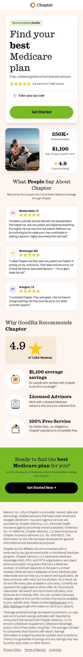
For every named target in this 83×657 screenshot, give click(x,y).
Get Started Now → (41, 488)
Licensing (55, 650)
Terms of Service (35, 650)
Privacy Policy (12, 650)
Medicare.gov (58, 602)
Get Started (42, 112)
